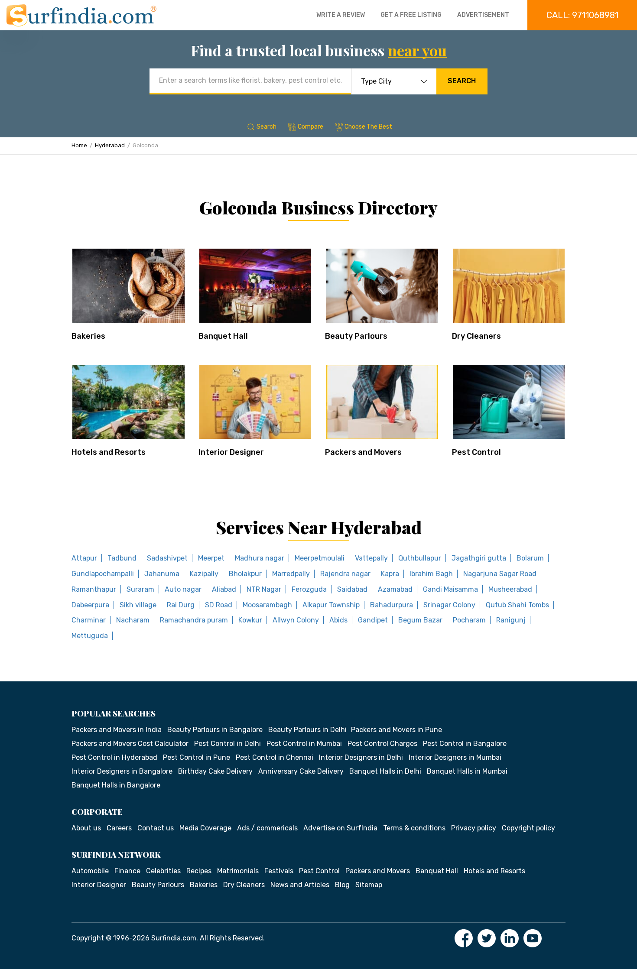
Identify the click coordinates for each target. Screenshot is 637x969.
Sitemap (368, 885)
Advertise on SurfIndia (340, 828)
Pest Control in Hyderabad (114, 757)
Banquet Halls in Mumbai (467, 771)
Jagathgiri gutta (479, 558)
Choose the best (368, 126)
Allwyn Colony (296, 620)
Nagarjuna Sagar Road (499, 574)
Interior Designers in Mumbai (455, 757)
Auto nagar (183, 589)
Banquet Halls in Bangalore (116, 785)
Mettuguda (90, 636)
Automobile (90, 871)
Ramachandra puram (194, 620)
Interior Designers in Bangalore (122, 771)
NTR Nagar (264, 589)
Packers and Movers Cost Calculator (130, 743)
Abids (338, 620)
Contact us (155, 828)
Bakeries (88, 336)
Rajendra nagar (345, 574)
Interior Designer (231, 452)
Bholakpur (245, 574)
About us (86, 828)
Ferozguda (309, 589)
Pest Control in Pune (196, 757)
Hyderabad (110, 145)
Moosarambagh (267, 605)
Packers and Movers (363, 452)
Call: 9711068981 (582, 15)
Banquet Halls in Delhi (385, 771)
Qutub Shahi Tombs (517, 605)
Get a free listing (411, 15)
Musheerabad (510, 589)
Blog (342, 885)
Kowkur (250, 620)
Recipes (198, 871)
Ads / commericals (267, 828)
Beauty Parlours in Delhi (307, 730)
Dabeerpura (90, 605)
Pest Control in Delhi (227, 743)
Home (79, 145)
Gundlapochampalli (103, 574)
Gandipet (373, 620)
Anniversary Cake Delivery (301, 771)
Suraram (140, 589)
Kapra (390, 574)
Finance (127, 871)
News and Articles (299, 885)
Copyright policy (528, 828)
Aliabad (224, 589)
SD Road (218, 605)
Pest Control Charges (382, 743)
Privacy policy (473, 828)
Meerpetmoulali (319, 558)
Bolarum (530, 558)
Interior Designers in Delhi (361, 757)
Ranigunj (511, 620)
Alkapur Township (331, 605)
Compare (310, 126)
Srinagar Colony (449, 605)
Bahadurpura (391, 605)
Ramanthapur (94, 589)
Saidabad (352, 589)
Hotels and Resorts (109, 452)
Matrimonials (238, 871)
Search (462, 81)
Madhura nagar (259, 558)
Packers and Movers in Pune (396, 730)
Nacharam (133, 620)
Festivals (278, 871)
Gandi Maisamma (450, 589)
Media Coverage (205, 828)
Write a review (340, 15)
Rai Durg (181, 605)
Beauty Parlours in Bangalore (215, 730)
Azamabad (395, 589)
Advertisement (483, 15)
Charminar (89, 620)
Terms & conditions (414, 828)
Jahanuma (161, 574)
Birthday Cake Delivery (215, 771)
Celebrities (163, 871)
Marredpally (291, 574)
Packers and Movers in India (117, 730)
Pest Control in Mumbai (304, 743)
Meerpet (211, 558)
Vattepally (371, 558)
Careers (119, 828)
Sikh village (138, 605)
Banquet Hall (223, 336)
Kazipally (204, 574)
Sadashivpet (167, 558)
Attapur (84, 558)
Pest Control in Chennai (274, 757)
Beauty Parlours (356, 336)
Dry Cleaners (476, 336)
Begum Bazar (420, 620)
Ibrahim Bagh (431, 574)
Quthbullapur (419, 558)
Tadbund (121, 558)
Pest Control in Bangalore (465, 743)
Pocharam (469, 620)
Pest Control (476, 452)
